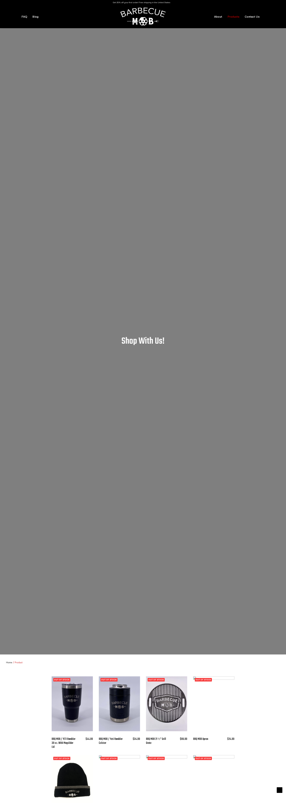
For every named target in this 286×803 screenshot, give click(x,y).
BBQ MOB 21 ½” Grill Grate (156, 741)
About (218, 16)
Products (233, 16)
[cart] (274, 16)
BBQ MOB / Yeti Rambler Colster (111, 741)
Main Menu (7, 17)
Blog (35, 16)
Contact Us (252, 16)
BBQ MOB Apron (200, 739)
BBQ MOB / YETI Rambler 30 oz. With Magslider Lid (63, 743)
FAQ (24, 16)
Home (9, 662)
